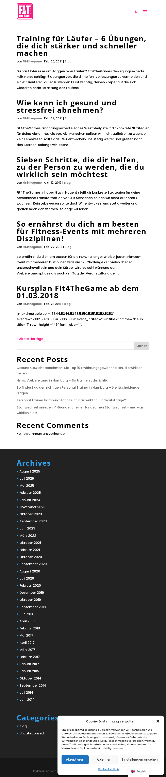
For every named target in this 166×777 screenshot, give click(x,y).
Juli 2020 (26, 578)
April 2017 (27, 642)
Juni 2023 (27, 528)
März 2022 (27, 535)
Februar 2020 (30, 585)
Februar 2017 (29, 657)
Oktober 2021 (30, 542)
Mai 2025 (26, 485)
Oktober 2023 (30, 514)
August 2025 (29, 471)
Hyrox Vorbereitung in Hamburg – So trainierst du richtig (62, 380)
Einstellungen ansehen (140, 759)
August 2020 (29, 571)
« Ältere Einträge (30, 339)
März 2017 (27, 649)
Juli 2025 (26, 478)
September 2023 (33, 521)
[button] (158, 721)
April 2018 (27, 621)
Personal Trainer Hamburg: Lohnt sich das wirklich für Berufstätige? (71, 400)
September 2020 (33, 564)
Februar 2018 (29, 628)
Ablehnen (104, 759)
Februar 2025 (30, 492)
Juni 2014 (26, 699)
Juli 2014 (26, 692)
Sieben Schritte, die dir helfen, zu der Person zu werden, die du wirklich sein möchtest (81, 167)
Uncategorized (31, 733)
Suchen (141, 346)
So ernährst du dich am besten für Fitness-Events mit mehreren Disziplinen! (82, 231)
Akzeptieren (75, 759)
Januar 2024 (29, 500)
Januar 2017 (29, 664)
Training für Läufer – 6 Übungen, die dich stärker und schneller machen (81, 45)
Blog (68, 61)
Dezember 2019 (31, 592)
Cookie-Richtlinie (108, 769)
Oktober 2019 (30, 599)
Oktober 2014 (30, 678)
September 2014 (32, 685)
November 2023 (32, 507)
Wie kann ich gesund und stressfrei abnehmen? (67, 106)
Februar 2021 (29, 550)
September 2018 (32, 607)
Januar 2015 (29, 671)
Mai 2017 (26, 635)
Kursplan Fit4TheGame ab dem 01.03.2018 (78, 291)
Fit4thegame (32, 61)
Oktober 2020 (30, 557)
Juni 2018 (26, 614)
